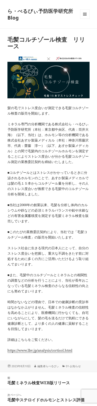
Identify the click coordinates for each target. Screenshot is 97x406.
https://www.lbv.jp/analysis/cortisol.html (39, 350)
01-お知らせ (73, 366)
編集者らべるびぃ (48, 366)
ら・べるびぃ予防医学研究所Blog (40, 14)
